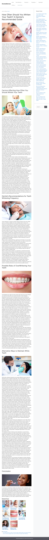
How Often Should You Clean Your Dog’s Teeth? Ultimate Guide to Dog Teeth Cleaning (17, 532)
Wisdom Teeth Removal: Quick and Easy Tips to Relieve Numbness (41, 50)
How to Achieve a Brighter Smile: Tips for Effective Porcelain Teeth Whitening (15, 533)
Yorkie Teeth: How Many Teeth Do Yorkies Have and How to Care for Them (41, 25)
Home (13, 2)
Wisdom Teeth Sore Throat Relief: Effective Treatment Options (41, 33)
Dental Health (20, 5)
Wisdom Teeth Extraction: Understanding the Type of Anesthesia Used (41, 58)
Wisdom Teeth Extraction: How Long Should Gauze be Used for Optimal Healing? (41, 70)
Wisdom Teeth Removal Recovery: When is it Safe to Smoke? (41, 46)
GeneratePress (30, 538)
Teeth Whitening (18, 2)
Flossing (13, 5)
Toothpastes (33, 2)
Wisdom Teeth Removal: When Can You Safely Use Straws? (41, 41)
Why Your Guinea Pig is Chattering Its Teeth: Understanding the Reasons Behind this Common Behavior (41, 89)
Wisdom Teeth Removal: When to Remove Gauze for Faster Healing (41, 37)
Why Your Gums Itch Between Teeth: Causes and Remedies (40, 83)
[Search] (45, 107)
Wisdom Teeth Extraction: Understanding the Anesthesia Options (41, 62)
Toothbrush (26, 2)
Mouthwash (41, 2)
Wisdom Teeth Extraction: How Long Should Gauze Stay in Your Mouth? (41, 66)
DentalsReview (6, 4)
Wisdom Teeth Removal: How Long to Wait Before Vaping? (41, 54)
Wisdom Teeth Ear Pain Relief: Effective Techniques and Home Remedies (41, 74)
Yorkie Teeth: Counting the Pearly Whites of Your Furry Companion (41, 29)
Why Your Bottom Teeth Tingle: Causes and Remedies (40, 94)
